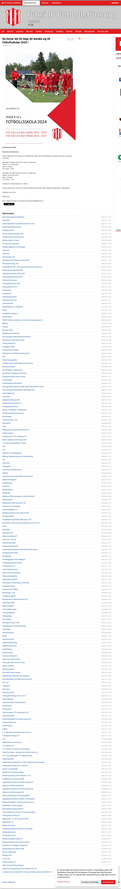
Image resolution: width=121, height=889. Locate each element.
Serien (4, 526)
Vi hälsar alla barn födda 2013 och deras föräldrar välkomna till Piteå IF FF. (27, 872)
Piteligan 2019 (7, 855)
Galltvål (4, 729)
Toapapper (6, 686)
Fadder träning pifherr (9, 360)
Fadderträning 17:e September (12, 307)
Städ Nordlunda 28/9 (9, 297)
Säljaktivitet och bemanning (11, 742)
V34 (3, 460)
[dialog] (87, 876)
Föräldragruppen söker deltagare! (13, 559)
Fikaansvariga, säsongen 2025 (12, 270)
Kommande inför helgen (10, 350)
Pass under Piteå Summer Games (13, 662)
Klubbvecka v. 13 (8, 822)
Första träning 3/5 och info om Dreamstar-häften (18, 812)
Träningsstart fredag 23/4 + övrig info (15, 765)
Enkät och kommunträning (11, 573)
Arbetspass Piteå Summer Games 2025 (15, 260)
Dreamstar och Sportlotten (11, 506)
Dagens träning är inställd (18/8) (13, 849)
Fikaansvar (6, 250)
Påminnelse (6, 493)
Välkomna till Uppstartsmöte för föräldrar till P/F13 (19, 869)
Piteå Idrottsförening (12, 3)
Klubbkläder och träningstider (12, 805)
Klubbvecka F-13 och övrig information (15, 819)
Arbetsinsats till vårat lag (10, 333)
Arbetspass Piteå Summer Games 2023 (15, 513)
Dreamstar (5, 486)
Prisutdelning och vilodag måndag (14, 626)
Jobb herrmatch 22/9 (9, 300)
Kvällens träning (7, 433)
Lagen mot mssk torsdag (11, 659)
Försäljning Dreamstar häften (12, 563)
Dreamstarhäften (8, 516)
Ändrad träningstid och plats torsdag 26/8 (16, 719)
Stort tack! (5, 253)
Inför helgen (6, 629)
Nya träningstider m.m (9, 509)
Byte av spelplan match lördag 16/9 (14, 440)
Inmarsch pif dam (8, 692)
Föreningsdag (7, 380)
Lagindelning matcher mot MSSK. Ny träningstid (18, 799)
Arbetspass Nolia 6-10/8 (10, 622)
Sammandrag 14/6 (8, 257)
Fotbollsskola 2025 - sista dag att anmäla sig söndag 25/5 (22, 267)
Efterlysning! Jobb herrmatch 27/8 (13, 503)
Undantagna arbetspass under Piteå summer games (20, 549)
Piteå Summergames (9, 480)
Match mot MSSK (8, 666)
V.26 (3, 739)
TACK (4, 426)
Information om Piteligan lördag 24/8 (14, 845)
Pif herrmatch (6, 709)
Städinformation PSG (9, 646)
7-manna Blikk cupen (9, 609)
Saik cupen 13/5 (7, 533)
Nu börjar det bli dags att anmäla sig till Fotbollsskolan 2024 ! (23, 386)
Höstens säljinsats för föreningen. (14, 247)
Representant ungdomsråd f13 (12, 809)
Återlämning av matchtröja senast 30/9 (15, 430)
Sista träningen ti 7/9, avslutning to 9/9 (15, 712)
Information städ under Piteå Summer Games (17, 476)
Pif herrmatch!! (7, 706)
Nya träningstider (8, 669)
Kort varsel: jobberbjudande (11, 470)
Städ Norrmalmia (8, 632)
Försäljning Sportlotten (10, 406)
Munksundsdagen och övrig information (16, 842)
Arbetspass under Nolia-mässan (13, 340)
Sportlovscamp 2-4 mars (10, 240)
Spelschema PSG (8, 639)
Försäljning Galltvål (8, 596)
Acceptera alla (108, 882)
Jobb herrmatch (7, 303)
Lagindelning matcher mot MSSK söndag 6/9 (17, 782)
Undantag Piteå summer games (13, 237)
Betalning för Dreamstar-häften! (13, 772)
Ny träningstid (7, 317)
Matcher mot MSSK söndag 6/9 (13, 785)
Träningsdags (7, 616)
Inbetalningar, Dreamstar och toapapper (15, 676)
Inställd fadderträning (9, 642)
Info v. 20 (5, 682)
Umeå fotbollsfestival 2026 (11, 227)
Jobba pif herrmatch (9, 722)
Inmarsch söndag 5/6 (9, 656)
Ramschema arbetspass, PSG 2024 (14, 373)
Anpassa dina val (63, 882)
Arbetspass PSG (8, 230)
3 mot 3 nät (6, 859)
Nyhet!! (4, 636)
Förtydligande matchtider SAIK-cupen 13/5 (16, 519)
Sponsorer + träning (9, 539)
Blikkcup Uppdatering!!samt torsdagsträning (17, 456)
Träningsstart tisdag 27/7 (10, 736)
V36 (3, 446)
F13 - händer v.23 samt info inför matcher (16, 749)
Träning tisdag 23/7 (9, 343)
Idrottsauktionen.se (9, 832)
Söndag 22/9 (6, 293)
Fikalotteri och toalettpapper (12, 453)
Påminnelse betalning (9, 576)
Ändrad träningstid (8, 366)
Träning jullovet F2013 (9, 287)
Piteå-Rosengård (8, 606)
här (15, 192)
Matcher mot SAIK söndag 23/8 (13, 792)
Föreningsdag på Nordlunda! (12, 383)
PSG (3, 357)
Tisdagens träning (8, 586)
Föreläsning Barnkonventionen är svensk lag (17, 829)
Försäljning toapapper (9, 313)
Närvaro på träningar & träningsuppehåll (15, 795)
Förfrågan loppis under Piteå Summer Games (17, 363)
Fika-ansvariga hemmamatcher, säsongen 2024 (18, 390)
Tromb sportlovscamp (10, 569)
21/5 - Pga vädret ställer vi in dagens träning (17, 755)
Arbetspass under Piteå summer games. (16, 353)
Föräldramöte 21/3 (8, 566)
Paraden (5, 473)
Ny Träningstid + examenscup (12, 370)
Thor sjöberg (6, 619)
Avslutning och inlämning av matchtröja (15, 583)
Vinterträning (6, 290)
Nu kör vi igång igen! (9, 852)
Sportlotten (6, 396)
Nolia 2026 (6, 220)
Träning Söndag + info (9, 420)
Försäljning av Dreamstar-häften (13, 779)
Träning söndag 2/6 (9, 862)
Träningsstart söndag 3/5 (11, 815)
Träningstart (6, 423)
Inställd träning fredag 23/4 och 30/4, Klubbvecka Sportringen (23, 762)
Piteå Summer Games (9, 280)
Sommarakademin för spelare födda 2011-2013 (18, 224)
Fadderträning (7, 483)
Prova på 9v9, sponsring (10, 243)
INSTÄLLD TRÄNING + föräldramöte (14, 410)
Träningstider (6, 556)
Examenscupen (7, 499)
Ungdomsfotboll (30, 3)
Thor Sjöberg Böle (8, 613)
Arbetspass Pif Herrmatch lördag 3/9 (14, 599)
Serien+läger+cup (8, 393)
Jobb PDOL (6, 463)
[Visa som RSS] (80, 39)
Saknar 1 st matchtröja (10, 769)
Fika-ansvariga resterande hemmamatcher (16, 337)
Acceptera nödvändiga (90, 882)
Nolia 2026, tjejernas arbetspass (13, 217)
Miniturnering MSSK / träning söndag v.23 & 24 (18, 802)
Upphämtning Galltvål (9, 579)
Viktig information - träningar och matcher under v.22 (20, 752)
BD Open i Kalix (7, 330)
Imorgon (5, 327)
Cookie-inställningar (8, 882)
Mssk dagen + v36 (8, 593)
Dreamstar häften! (8, 716)
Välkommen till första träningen (13, 865)
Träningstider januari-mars (11, 283)
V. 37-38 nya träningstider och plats (14, 443)
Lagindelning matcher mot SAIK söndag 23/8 (17, 789)
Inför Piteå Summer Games (11, 672)
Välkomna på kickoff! (9, 536)
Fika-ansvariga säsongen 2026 (12, 234)
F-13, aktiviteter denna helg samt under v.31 (17, 732)
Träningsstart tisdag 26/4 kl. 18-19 (14, 696)
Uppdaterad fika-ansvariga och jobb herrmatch (18, 496)
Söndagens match (8, 347)
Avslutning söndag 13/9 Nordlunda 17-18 (16, 775)
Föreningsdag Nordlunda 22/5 (12, 277)
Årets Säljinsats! (7, 699)
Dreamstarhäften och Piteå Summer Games (17, 679)
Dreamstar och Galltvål (10, 589)
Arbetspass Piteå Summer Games (13, 376)
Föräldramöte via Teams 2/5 (11, 403)
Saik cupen (6, 689)
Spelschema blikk (8, 603)
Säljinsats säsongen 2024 (11, 400)
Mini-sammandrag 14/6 (10, 263)
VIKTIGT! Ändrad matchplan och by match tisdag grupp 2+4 (22, 320)
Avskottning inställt (8, 543)
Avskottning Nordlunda (10, 546)
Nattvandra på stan (8, 825)
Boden (4, 310)
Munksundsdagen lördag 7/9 (12, 839)
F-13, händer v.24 (8, 746)
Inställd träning (7, 490)
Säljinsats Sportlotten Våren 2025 (13, 273)
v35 (3, 450)
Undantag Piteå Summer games (13, 413)
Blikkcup (5, 323)
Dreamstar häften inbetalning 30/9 (14, 702)
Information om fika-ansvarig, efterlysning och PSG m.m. (21, 523)
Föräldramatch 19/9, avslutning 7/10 (14, 436)
